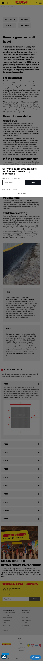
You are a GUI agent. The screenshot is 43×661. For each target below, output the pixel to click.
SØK (33, 182)
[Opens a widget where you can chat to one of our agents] (35, 657)
